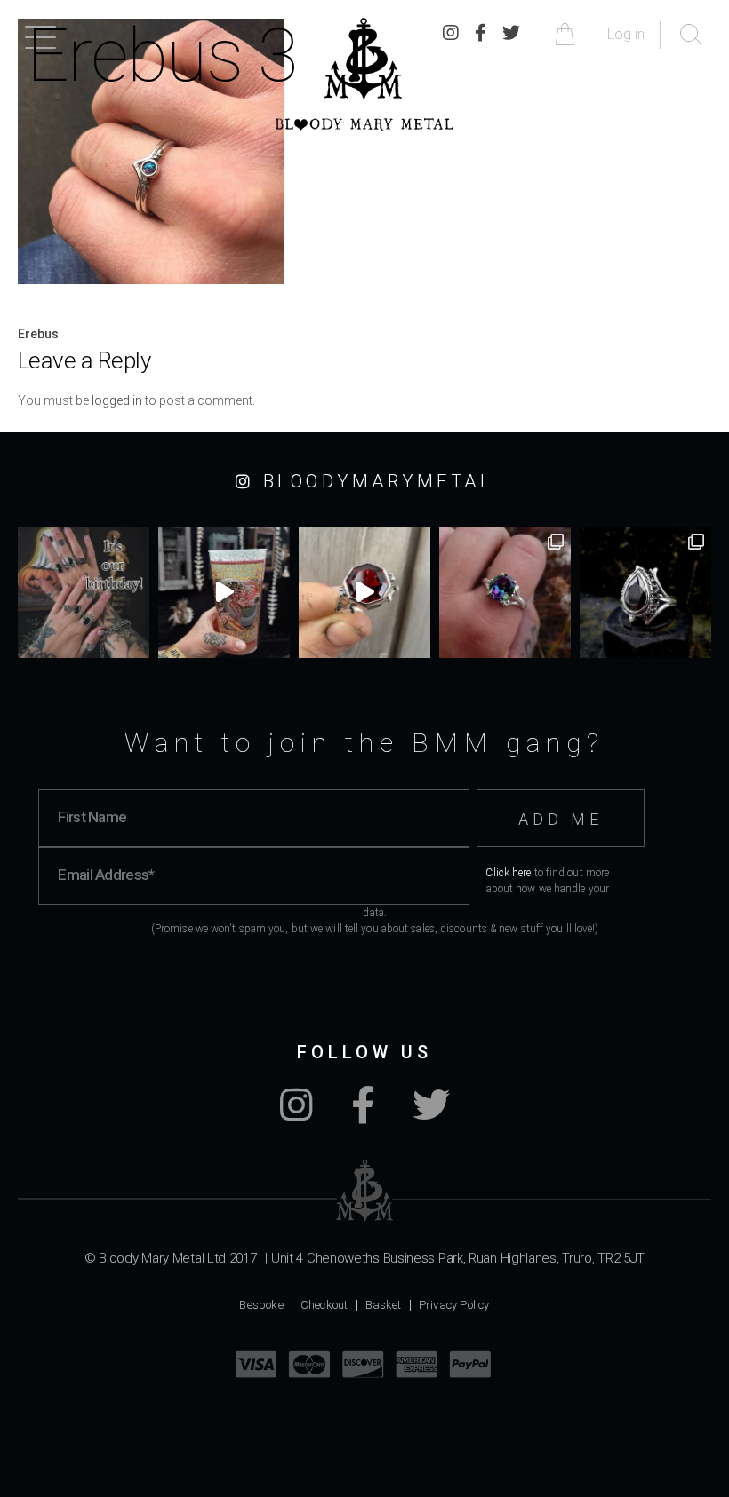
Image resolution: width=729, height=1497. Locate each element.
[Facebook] (362, 1114)
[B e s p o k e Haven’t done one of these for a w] (364, 592)
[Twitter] (431, 1114)
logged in (117, 400)
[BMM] (365, 1190)
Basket (383, 1304)
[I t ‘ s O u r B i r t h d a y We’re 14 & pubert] (83, 592)
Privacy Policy (454, 1304)
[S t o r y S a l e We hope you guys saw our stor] (505, 592)
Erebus (38, 334)
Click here (508, 873)
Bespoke (261, 1304)
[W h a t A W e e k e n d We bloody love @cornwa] (224, 592)
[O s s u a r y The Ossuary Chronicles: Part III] (645, 592)
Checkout (324, 1304)
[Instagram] (296, 1114)
